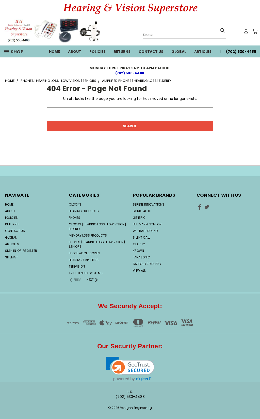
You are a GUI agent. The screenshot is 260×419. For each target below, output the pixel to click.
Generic (139, 217)
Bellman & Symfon (147, 224)
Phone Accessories (84, 253)
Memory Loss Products (88, 235)
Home (54, 51)
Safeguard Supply (147, 264)
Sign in (11, 251)
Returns (122, 51)
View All (139, 270)
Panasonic (141, 257)
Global (178, 51)
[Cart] (254, 31)
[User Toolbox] (246, 31)
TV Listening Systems (86, 273)
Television (77, 266)
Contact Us (151, 51)
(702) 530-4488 (130, 73)
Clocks (75, 204)
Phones (74, 217)
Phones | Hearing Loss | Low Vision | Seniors (97, 244)
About (74, 51)
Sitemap (11, 257)
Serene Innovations (148, 204)
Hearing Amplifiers (84, 260)
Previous (252, 399)
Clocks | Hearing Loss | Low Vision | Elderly (97, 226)
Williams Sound (145, 231)
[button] (130, 369)
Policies (97, 51)
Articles (203, 51)
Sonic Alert (142, 211)
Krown (138, 251)
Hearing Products (84, 211)
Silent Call (141, 237)
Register (30, 251)
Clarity (139, 244)
